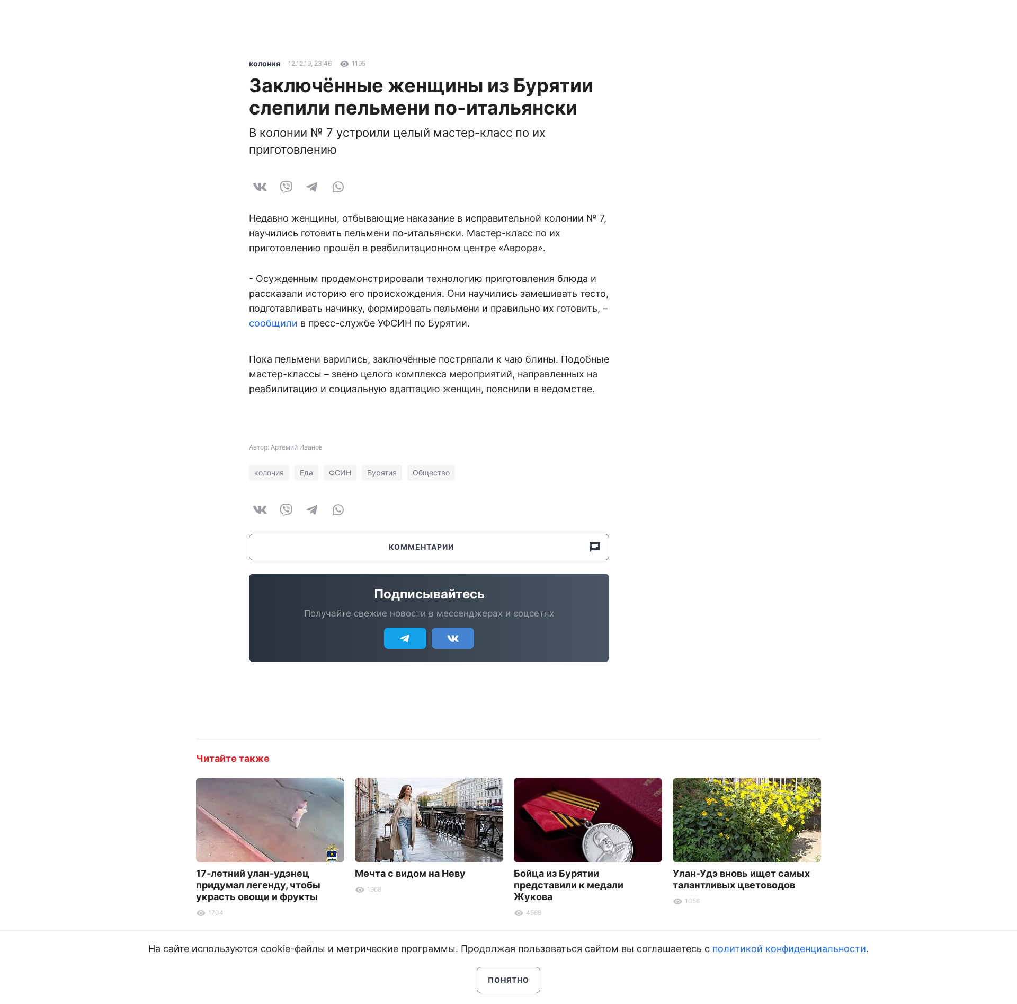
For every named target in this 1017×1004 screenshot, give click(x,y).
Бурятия (382, 472)
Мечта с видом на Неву (410, 873)
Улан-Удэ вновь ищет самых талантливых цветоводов (741, 879)
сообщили (273, 323)
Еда (306, 472)
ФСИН (340, 472)
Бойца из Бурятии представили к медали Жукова (568, 885)
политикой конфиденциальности (789, 948)
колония (264, 63)
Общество (431, 472)
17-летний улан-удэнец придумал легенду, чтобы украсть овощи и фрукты (258, 885)
